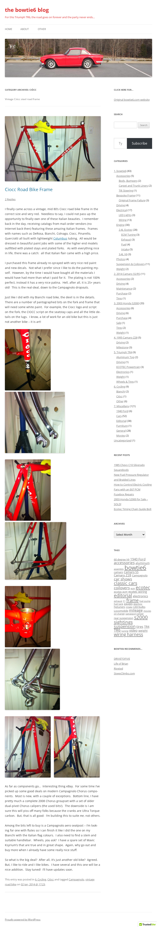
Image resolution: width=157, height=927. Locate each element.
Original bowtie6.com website (132, 99)
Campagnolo (76, 879)
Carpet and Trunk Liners (133, 185)
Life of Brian (121, 663)
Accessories (123, 176)
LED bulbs (139, 607)
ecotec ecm (121, 592)
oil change (119, 613)
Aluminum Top (125, 357)
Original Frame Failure (132, 200)
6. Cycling (40, 879)
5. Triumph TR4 (123, 352)
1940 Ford (122, 411)
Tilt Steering (126, 190)
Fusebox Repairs (124, 494)
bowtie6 (135, 568)
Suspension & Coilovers (130, 264)
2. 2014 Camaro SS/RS (127, 274)
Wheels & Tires (125, 381)
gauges (128, 604)
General (121, 430)
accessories (124, 562)
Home (8, 29)
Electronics (122, 372)
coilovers (122, 588)
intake (129, 607)
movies (147, 610)
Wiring (123, 220)
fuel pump (144, 601)
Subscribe (139, 143)
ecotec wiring (137, 591)
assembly (119, 569)
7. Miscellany (121, 406)
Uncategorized (122, 440)
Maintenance (124, 288)
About (24, 29)
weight (143, 631)
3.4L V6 (123, 254)
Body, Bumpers (128, 181)
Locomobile (121, 611)
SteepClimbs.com (124, 673)
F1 (124, 601)
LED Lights (125, 215)
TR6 (117, 630)
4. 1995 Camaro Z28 (125, 337)
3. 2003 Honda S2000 (126, 303)
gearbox (137, 604)
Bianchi (120, 391)
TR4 (146, 627)
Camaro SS (131, 572)
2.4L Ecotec (125, 230)
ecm (133, 588)
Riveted (118, 668)
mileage (136, 610)
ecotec (143, 587)
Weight (120, 269)
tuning (124, 631)
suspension (125, 626)
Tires (119, 298)
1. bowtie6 (120, 171)
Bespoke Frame (125, 195)
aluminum (143, 563)
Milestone (122, 347)
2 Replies (10, 199)
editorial (123, 595)
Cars (119, 416)
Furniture (122, 426)
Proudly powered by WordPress (22, 919)
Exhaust (126, 239)
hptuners (119, 607)
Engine (120, 225)
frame (132, 600)
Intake (125, 249)
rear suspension (123, 618)
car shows (123, 579)
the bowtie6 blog (27, 9)
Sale (118, 323)
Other (42, 29)
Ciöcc (50, 879)
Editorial (121, 421)
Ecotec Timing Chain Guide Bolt (132, 509)
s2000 (141, 617)
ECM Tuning (128, 234)
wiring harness (128, 634)
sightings (123, 622)
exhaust (118, 601)
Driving (120, 205)
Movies (120, 435)
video (133, 630)
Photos (120, 259)
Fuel (123, 244)
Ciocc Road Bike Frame (29, 189)
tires (139, 626)
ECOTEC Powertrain (128, 367)
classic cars (125, 583)
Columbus (60, 238)
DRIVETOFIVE (122, 659)
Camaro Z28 (122, 575)
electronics (140, 596)
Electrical (121, 210)
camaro (118, 572)
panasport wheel (135, 613)
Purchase (122, 293)
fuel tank (118, 604)
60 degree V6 (121, 559)
